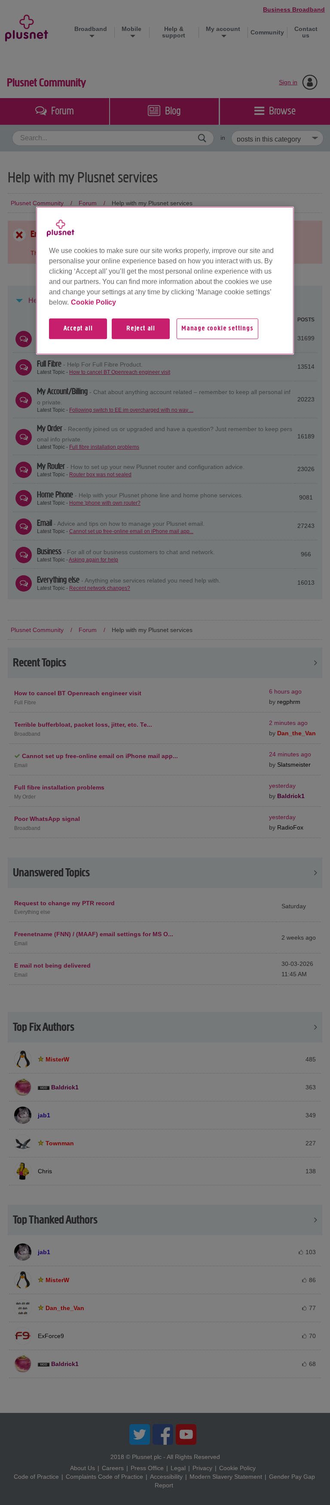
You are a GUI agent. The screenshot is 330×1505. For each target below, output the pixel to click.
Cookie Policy (93, 302)
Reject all (140, 328)
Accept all (78, 328)
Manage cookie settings (217, 328)
